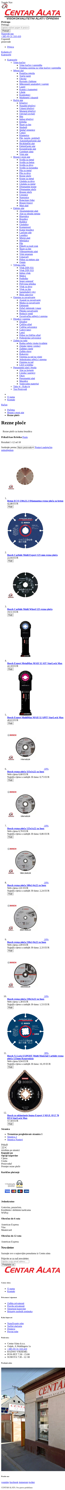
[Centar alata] (32, 19)
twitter (32, 1482)
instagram (23, 1482)
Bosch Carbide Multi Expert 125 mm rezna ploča (32, 555)
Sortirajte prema (8, 447)
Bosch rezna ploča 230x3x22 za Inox (25, 999)
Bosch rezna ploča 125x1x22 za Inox (25, 828)
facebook (14, 1482)
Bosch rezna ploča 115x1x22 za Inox (25, 771)
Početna (11, 410)
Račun (4, 404)
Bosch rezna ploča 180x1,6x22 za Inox (26, 885)
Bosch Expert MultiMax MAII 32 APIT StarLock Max (35, 717)
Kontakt (11, 399)
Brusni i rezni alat (15, 412)
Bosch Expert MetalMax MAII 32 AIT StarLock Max (34, 663)
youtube (5, 1482)
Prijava (10, 47)
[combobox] (15, 27)
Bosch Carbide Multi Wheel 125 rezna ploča (29, 609)
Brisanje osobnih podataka (19, 1311)
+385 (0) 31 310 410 (17, 1349)
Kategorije (6, 54)
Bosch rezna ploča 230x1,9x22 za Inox (26, 942)
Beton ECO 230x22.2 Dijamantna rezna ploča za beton (35, 501)
